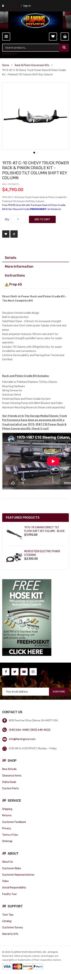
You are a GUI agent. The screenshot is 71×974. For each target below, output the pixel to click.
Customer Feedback (14, 821)
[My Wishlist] (53, 36)
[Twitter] (15, 671)
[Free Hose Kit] (26, 617)
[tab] (35, 257)
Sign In (27, 5)
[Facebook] (5, 671)
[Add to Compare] (14, 234)
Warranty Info (10, 933)
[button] (34, 152)
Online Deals (9, 782)
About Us (7, 861)
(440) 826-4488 (19, 729)
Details (10, 258)
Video (5, 881)
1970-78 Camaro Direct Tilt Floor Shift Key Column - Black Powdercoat (44, 531)
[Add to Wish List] (5, 234)
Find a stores (12, 5)
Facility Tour (9, 894)
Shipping (7, 809)
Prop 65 (15, 284)
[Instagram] (33, 671)
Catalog (6, 921)
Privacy (6, 828)
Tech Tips (7, 914)
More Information (19, 266)
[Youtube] (24, 671)
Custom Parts (10, 788)
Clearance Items (11, 775)
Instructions (15, 275)
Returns (7, 815)
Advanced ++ (9, 53)
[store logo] (35, 20)
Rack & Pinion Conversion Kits (32, 65)
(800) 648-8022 (40, 729)
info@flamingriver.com (22, 739)
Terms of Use (10, 834)
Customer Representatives (18, 874)
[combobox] (31, 47)
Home (5, 65)
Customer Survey (12, 927)
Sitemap (7, 841)
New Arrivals (9, 769)
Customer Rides (11, 868)
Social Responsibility (14, 887)
